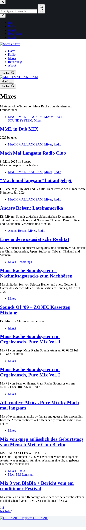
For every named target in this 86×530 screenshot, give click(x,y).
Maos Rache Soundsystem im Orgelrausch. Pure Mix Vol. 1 (30, 339)
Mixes (12, 58)
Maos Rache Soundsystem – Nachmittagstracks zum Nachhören (36, 273)
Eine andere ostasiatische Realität (34, 239)
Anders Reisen (17, 230)
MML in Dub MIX (19, 129)
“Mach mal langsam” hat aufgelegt (36, 180)
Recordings (15, 61)
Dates (11, 51)
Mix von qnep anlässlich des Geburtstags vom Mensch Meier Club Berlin (41, 441)
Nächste (5, 511)
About (12, 65)
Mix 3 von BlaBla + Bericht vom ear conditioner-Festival (37, 485)
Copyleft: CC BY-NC (33, 518)
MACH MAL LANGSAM (25, 116)
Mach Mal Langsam (20, 474)
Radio (12, 54)
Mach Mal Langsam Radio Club (33, 153)
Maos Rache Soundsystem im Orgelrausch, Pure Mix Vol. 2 (30, 372)
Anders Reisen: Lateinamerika (31, 208)
